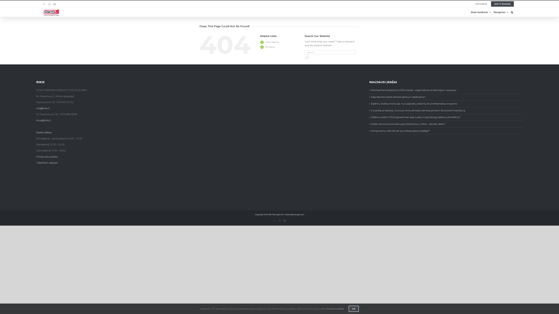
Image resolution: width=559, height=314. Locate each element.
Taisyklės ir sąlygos (47, 162)
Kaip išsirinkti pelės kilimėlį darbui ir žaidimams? (398, 97)
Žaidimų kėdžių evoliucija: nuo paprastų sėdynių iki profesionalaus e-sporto (414, 103)
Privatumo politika (47, 156)
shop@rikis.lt (43, 120)
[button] (512, 12)
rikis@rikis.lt (43, 108)
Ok (353, 309)
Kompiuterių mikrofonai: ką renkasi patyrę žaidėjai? (400, 131)
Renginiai (270, 47)
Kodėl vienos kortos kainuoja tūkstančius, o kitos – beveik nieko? (408, 124)
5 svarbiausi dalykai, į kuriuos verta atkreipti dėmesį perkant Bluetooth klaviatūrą (418, 110)
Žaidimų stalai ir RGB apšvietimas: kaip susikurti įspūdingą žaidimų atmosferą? (415, 117)
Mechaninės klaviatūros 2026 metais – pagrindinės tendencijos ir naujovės (413, 90)
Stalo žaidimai (272, 42)
